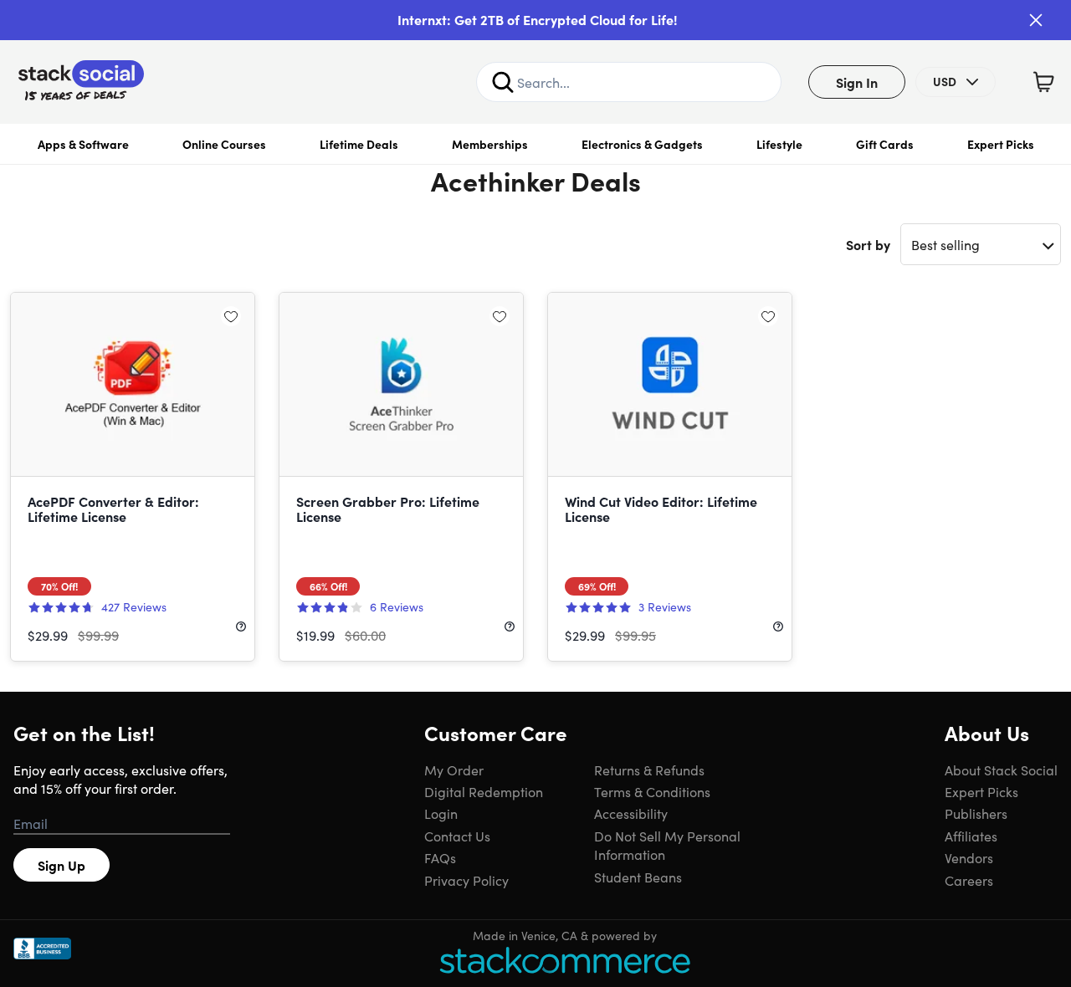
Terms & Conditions (652, 791)
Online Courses (224, 144)
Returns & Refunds (649, 769)
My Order (454, 769)
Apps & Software (83, 144)
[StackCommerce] (564, 960)
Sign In (857, 82)
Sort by (868, 244)
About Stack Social (1001, 769)
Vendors (969, 857)
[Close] (1036, 20)
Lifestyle (779, 144)
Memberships (490, 144)
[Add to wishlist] (231, 316)
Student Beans (638, 876)
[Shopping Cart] (1043, 82)
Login (441, 813)
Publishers (976, 813)
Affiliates (971, 835)
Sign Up (61, 865)
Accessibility (631, 813)
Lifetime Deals (359, 144)
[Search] (503, 82)
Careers (969, 880)
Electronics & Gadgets (642, 144)
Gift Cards (885, 144)
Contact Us (457, 835)
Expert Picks (1000, 144)
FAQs (440, 857)
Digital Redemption (483, 791)
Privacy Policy (466, 880)
